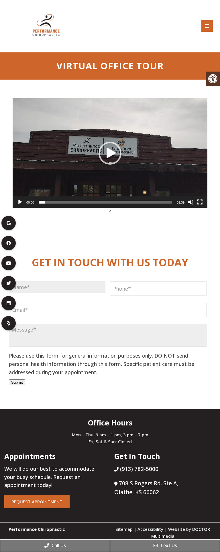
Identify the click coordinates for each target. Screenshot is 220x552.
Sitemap (124, 529)
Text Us (168, 545)
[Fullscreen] (200, 202)
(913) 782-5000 (138, 469)
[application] (110, 153)
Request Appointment (36, 501)
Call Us (58, 545)
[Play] (20, 202)
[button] (110, 153)
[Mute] (191, 202)
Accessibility (150, 529)
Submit (17, 382)
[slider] (105, 202)
